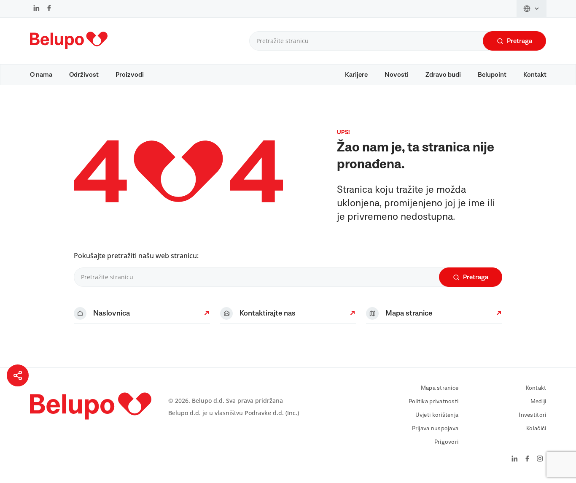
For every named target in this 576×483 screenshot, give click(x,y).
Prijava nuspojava (435, 429)
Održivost (84, 74)
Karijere (356, 74)
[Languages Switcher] (531, 8)
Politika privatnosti (434, 402)
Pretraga (519, 41)
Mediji (538, 402)
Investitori (532, 415)
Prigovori (446, 442)
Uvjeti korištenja (437, 415)
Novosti (397, 74)
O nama (41, 74)
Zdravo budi (443, 74)
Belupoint (492, 74)
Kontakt (534, 74)
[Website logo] (69, 50)
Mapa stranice (440, 388)
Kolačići (536, 429)
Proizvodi (130, 74)
